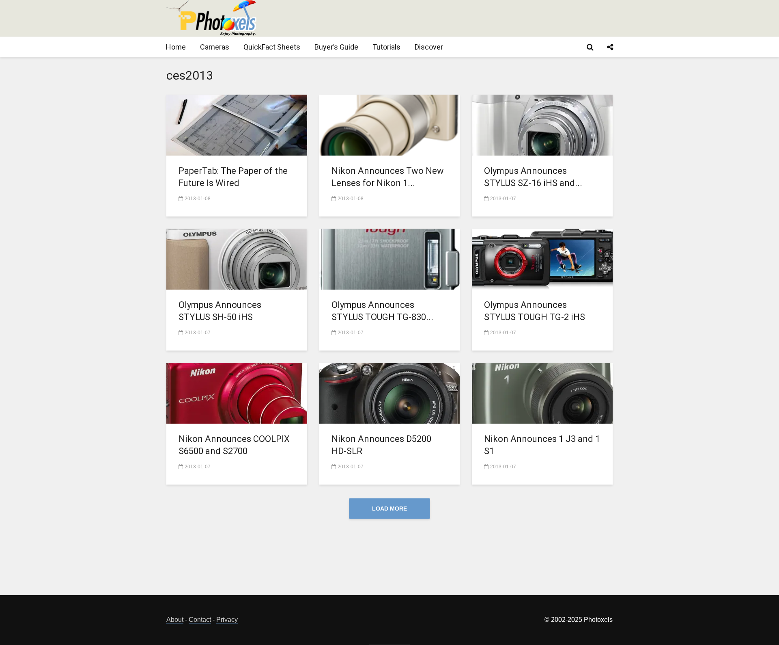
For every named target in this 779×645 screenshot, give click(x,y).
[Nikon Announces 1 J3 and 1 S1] (542, 392)
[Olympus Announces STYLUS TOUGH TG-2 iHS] (542, 258)
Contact (200, 619)
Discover (429, 47)
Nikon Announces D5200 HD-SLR (381, 445)
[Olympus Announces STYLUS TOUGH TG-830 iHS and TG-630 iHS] (389, 258)
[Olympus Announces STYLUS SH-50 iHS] (236, 258)
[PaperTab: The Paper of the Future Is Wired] (236, 124)
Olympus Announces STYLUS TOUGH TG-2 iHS (534, 311)
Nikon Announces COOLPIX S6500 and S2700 (234, 445)
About (174, 619)
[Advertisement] (465, 18)
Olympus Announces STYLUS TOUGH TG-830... (382, 311)
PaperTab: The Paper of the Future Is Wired (233, 177)
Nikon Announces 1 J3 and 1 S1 (542, 445)
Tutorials (386, 47)
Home (176, 47)
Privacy (227, 619)
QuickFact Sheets (271, 47)
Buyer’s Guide (336, 47)
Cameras (214, 47)
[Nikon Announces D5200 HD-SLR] (389, 392)
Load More (389, 508)
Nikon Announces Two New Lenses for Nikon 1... (387, 177)
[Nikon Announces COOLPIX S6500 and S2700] (236, 392)
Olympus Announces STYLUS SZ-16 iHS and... (533, 177)
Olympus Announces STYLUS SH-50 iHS (220, 311)
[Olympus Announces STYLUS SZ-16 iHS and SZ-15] (542, 124)
